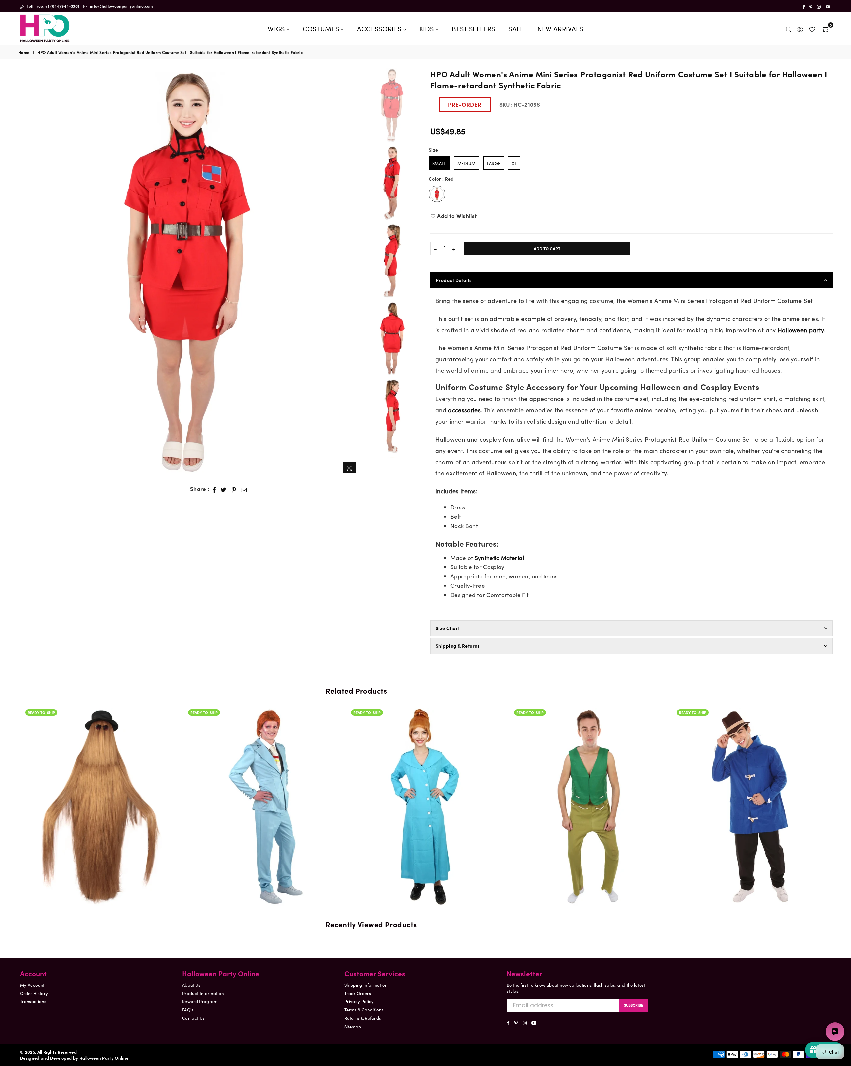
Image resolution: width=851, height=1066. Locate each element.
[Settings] (800, 28)
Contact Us (193, 1018)
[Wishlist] (812, 28)
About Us (191, 985)
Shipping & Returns (458, 645)
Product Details (454, 280)
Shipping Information (366, 985)
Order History (34, 993)
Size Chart (448, 628)
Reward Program (200, 1001)
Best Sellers (473, 28)
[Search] (788, 28)
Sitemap (352, 1026)
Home (23, 52)
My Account (32, 985)
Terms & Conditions (364, 1009)
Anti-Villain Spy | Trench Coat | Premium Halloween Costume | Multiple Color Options (377, 787)
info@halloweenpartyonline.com (121, 6)
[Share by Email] (244, 489)
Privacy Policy (359, 1001)
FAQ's (188, 1009)
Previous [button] (24, 273)
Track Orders (357, 993)
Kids (427, 28)
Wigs (277, 28)
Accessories (380, 28)
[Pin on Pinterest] (234, 489)
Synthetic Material (499, 558)
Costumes (322, 28)
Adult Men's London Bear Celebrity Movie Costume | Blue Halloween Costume (703, 797)
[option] (189, 272)
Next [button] (354, 273)
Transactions (33, 1001)
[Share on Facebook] (214, 489)
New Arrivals (560, 28)
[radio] (439, 163)
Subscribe (633, 1005)
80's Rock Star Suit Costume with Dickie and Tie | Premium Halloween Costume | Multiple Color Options (214, 779)
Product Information (203, 993)
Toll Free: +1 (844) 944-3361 (52, 6)
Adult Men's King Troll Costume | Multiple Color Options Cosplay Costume (540, 787)
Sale (516, 28)
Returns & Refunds (362, 1018)
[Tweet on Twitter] (224, 489)
